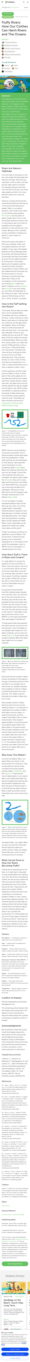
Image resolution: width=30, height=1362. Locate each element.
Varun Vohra (6, 1205)
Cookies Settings (15, 1358)
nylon (7, 289)
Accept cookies (15, 1349)
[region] (15, 1346)
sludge (17, 468)
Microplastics (7, 216)
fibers (13, 284)
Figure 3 (8, 774)
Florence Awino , (7, 1214)
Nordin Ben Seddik (18, 1214)
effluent (7, 480)
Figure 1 (12, 406)
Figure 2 (11, 635)
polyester (23, 286)
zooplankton (17, 771)
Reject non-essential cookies (15, 1354)
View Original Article (15, 1264)
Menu (26, 7)
